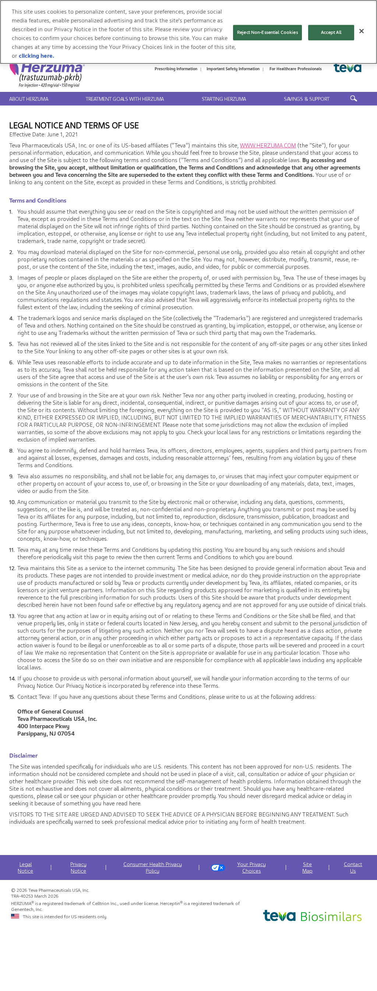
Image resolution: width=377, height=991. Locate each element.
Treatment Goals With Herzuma (125, 99)
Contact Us (353, 867)
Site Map (307, 867)
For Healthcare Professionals (295, 69)
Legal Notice (25, 867)
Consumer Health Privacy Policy (152, 867)
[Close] (361, 31)
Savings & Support (307, 99)
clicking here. (36, 56)
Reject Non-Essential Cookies (267, 32)
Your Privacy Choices (251, 867)
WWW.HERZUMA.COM (268, 145)
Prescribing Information (176, 69)
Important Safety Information (233, 69)
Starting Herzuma (224, 99)
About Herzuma (28, 99)
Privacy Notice (78, 867)
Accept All (331, 32)
